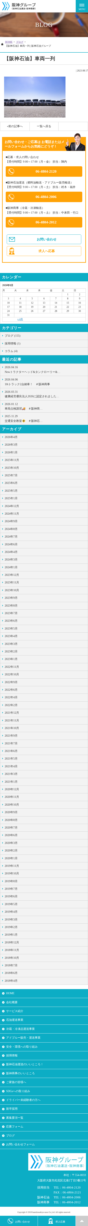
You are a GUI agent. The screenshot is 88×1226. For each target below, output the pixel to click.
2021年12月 (12, 712)
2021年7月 (11, 743)
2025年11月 (12, 460)
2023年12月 (12, 574)
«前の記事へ (15, 126)
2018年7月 (11, 965)
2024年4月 (11, 552)
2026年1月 (11, 452)
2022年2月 (11, 705)
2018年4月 (11, 980)
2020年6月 (11, 835)
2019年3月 (11, 919)
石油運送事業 (14, 1019)
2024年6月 (11, 544)
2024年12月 (12, 506)
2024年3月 (11, 559)
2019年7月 (11, 888)
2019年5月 (11, 904)
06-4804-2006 (46, 197)
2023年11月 (12, 582)
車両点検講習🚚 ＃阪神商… (24, 406)
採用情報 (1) (12, 343)
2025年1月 (11, 498)
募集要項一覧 (14, 1117)
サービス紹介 (14, 1011)
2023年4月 (11, 636)
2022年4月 (11, 697)
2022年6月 (11, 689)
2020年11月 (12, 796)
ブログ (19, 42)
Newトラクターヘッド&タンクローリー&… (32, 369)
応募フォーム (14, 1126)
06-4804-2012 (46, 222)
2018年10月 (12, 957)
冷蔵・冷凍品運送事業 (20, 1028)
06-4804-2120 (46, 171)
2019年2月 (11, 927)
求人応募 (60, 1221)
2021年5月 (11, 758)
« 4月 (20, 319)
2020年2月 (11, 850)
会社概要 (12, 1002)
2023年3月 (11, 643)
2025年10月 (12, 467)
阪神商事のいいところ (20, 1073)
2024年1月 (11, 567)
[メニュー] (82, 6)
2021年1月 (11, 781)
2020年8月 (11, 820)
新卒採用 (12, 1108)
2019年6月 (11, 896)
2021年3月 (11, 773)
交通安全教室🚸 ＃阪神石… (24, 418)
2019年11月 (12, 865)
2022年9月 (11, 682)
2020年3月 (11, 843)
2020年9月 (11, 812)
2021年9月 (11, 735)
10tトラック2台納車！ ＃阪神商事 (27, 382)
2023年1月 (11, 659)
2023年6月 (11, 620)
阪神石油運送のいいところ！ (24, 1064)
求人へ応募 (46, 251)
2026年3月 (11, 444)
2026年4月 (11, 437)
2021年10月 (12, 728)
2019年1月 (11, 934)
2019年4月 (11, 911)
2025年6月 (11, 483)
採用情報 (12, 1055)
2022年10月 (12, 674)
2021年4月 (11, 766)
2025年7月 (11, 475)
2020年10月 (12, 804)
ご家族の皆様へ (16, 1082)
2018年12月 (12, 942)
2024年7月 (11, 536)
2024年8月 (11, 529)
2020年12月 (12, 789)
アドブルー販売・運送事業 (23, 1037)
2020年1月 (11, 858)
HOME (8, 42)
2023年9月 (11, 597)
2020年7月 (11, 827)
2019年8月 (11, 881)
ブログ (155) (12, 335)
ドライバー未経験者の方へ (23, 1099)
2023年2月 (11, 651)
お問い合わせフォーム (20, 1144)
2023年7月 (11, 613)
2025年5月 (11, 490)
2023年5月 (11, 628)
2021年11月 (12, 720)
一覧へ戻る (44, 126)
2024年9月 (11, 521)
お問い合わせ (46, 239)
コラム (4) (11, 351)
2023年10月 (12, 590)
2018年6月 (11, 973)
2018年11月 (12, 950)
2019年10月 (12, 873)
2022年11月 (12, 666)
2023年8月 (11, 605)
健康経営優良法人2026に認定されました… (32, 394)
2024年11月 (12, 513)
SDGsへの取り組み (18, 1091)
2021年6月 (11, 751)
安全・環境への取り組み (22, 1046)
